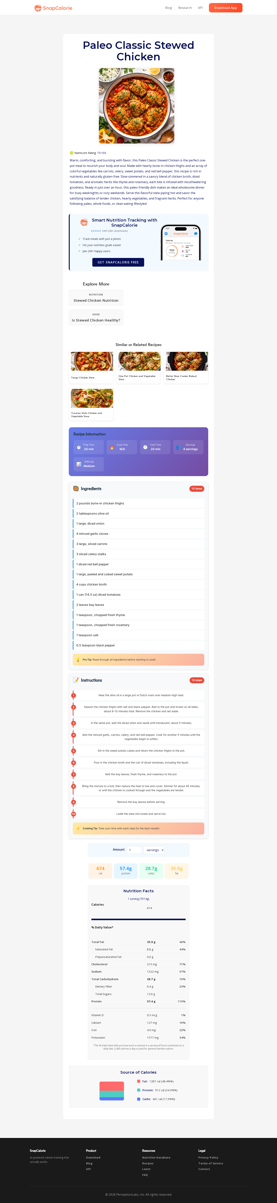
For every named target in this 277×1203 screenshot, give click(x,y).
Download (93, 1157)
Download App (226, 8)
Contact (204, 1169)
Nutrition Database (156, 1157)
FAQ (145, 1175)
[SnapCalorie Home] (54, 8)
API (200, 8)
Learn (146, 1169)
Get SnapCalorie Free (118, 262)
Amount (119, 849)
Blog (168, 8)
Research (185, 8)
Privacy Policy (208, 1157)
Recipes (148, 1163)
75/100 (101, 153)
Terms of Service (210, 1163)
